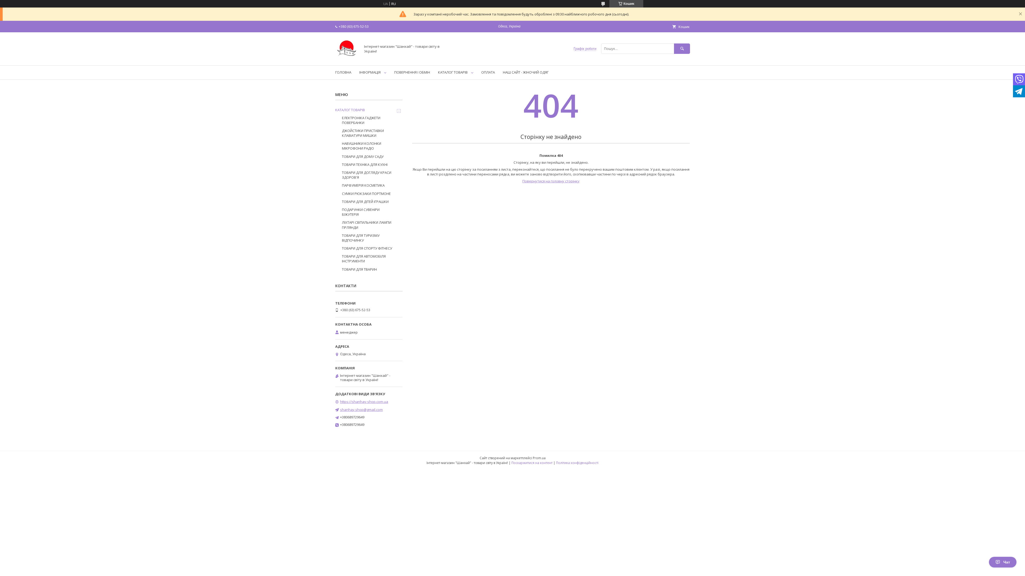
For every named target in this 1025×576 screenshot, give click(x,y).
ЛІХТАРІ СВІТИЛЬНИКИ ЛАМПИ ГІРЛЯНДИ (366, 225)
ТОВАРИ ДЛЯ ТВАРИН (359, 269)
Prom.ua (539, 458)
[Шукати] (682, 48)
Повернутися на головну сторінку (550, 181)
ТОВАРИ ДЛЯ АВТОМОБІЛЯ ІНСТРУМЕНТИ (364, 258)
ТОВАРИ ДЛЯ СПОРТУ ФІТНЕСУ (367, 248)
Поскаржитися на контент (532, 463)
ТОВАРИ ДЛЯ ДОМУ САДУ (363, 156)
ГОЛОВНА (343, 72)
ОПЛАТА (488, 72)
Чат (1006, 562)
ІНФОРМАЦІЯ (370, 72)
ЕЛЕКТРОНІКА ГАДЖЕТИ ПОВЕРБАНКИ (361, 120)
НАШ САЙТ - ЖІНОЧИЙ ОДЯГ (526, 72)
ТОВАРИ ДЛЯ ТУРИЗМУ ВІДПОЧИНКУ (361, 238)
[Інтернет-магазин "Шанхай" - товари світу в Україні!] (346, 58)
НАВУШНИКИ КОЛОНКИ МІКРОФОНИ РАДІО (361, 146)
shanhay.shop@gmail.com (361, 409)
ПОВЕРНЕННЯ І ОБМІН (412, 72)
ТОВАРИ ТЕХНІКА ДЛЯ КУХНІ (365, 164)
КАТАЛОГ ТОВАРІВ (453, 72)
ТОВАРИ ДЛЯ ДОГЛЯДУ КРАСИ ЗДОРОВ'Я (366, 175)
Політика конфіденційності (577, 463)
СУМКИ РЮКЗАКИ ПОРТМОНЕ (366, 193)
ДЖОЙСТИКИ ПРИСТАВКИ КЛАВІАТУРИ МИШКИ (363, 133)
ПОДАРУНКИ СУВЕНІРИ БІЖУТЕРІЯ (361, 212)
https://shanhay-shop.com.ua (364, 401)
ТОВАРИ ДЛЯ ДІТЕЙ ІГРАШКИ (365, 201)
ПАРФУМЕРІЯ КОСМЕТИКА (363, 185)
